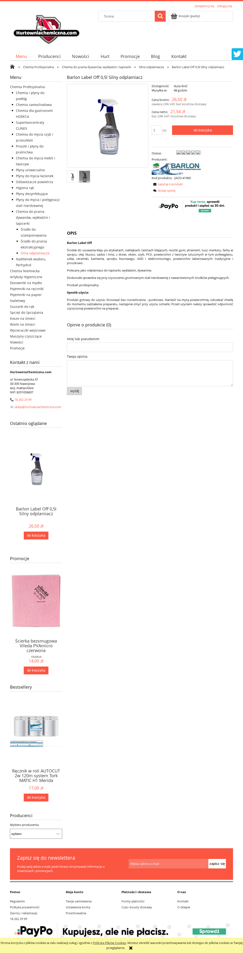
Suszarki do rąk (22, 306)
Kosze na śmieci (22, 318)
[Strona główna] (47, 28)
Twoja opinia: (77, 356)
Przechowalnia (76, 913)
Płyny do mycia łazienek (34, 176)
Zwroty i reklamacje (23, 913)
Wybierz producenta (24, 824)
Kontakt (183, 901)
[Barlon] (176, 168)
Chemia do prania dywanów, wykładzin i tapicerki (33, 217)
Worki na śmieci (22, 324)
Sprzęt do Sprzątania (26, 312)
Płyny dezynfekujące (32, 193)
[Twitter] (237, 53)
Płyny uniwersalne (30, 170)
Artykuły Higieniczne (26, 277)
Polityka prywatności (24, 907)
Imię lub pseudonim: (83, 339)
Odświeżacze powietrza (34, 182)
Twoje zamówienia (79, 901)
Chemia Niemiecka (25, 271)
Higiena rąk (25, 188)
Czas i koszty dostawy (137, 907)
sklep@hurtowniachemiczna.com (37, 407)
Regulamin (17, 901)
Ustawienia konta (78, 907)
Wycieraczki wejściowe (28, 330)
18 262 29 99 (23, 399)
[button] (167, 184)
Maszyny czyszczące (26, 336)
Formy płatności (133, 901)
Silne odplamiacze (35, 253)
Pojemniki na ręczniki (27, 288)
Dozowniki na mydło (26, 283)
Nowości (16, 342)
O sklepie (183, 907)
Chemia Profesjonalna (27, 87)
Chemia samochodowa (34, 104)
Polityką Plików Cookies (109, 943)
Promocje (17, 348)
